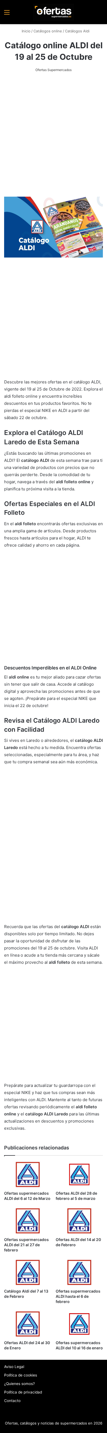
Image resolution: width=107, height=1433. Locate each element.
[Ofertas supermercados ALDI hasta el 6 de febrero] (79, 1272)
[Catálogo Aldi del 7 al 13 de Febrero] (27, 1272)
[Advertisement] (53, 134)
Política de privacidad (23, 1392)
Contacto (12, 1400)
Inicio (25, 31)
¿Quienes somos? (19, 1383)
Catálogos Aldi (77, 31)
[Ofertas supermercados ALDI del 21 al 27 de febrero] (27, 1221)
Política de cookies (20, 1375)
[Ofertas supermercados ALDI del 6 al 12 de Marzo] (27, 1174)
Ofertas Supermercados (53, 70)
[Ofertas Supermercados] (53, 12)
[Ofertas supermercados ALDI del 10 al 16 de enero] (79, 1324)
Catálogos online (47, 31)
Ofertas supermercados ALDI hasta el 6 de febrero (78, 1296)
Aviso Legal (14, 1366)
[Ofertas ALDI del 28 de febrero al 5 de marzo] (79, 1174)
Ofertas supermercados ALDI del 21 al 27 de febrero (26, 1244)
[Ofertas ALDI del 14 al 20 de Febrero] (79, 1221)
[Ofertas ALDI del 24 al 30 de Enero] (27, 1324)
